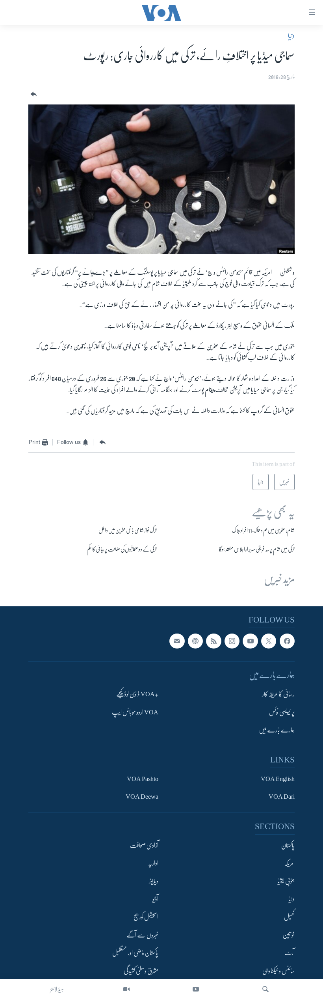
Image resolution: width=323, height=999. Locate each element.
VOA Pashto (142, 779)
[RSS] (213, 641)
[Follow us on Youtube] (250, 641)
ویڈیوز (153, 881)
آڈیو (155, 899)
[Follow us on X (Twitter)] (268, 641)
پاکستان (288, 845)
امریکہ (289, 863)
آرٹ (289, 953)
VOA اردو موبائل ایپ (135, 712)
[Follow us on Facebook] (287, 641)
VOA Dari (282, 797)
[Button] (33, 94)
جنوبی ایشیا (286, 881)
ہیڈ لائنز (57, 989)
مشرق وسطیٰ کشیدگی (141, 971)
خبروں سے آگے (142, 935)
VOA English (278, 779)
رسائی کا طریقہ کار (278, 694)
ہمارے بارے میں (277, 730)
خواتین (288, 935)
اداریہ (153, 863)
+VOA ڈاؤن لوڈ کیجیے (137, 694)
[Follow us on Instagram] (232, 641)
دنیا (291, 36)
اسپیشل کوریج (146, 917)
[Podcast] (195, 641)
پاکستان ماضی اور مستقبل (135, 953)
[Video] (126, 989)
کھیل (289, 917)
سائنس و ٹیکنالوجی (278, 971)
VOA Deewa (142, 797)
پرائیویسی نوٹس (282, 712)
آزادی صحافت (144, 845)
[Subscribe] (176, 641)
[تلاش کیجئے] (265, 989)
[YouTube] (196, 989)
